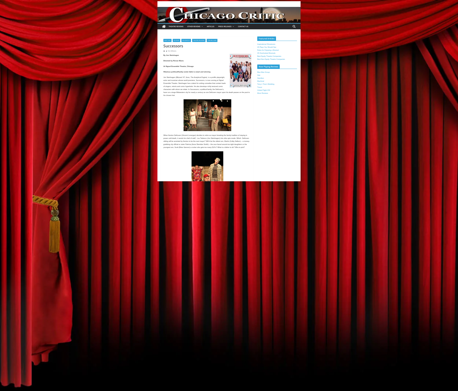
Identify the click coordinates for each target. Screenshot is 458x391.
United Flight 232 (263, 90)
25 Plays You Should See (266, 47)
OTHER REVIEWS (193, 26)
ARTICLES (210, 26)
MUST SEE (167, 40)
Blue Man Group (263, 72)
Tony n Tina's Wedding (265, 84)
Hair (258, 75)
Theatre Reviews (176, 26)
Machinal (260, 81)
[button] (201, 26)
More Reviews (262, 93)
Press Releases (225, 26)
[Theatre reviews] (229, 9)
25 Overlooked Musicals (266, 53)
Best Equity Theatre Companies (269, 56)
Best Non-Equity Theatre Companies (271, 59)
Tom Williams (212, 40)
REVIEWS (176, 40)
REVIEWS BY (186, 40)
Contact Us (243, 26)
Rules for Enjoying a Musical (268, 50)
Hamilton (260, 78)
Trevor (259, 87)
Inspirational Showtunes (266, 44)
